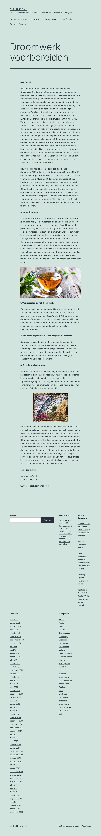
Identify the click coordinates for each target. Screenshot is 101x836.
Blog (61, 626)
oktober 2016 (15, 758)
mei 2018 (13, 711)
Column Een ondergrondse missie (83, 581)
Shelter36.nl (18, 9)
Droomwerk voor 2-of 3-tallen (59, 19)
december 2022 (16, 657)
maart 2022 (15, 663)
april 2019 (14, 701)
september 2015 (16, 778)
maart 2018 (14, 714)
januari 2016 (15, 768)
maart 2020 (15, 690)
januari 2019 (15, 704)
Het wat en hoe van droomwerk (24, 19)
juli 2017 (13, 734)
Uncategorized (65, 707)
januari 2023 (15, 653)
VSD (61, 714)
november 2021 (16, 670)
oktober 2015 (15, 775)
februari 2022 (15, 667)
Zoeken (13, 516)
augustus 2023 (16, 643)
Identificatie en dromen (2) (65, 522)
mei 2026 (14, 620)
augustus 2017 (16, 731)
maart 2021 (14, 677)
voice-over (63, 711)
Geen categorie (65, 653)
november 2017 (16, 724)
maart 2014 (15, 802)
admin (80, 575)
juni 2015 (13, 788)
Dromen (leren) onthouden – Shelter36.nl (84, 527)
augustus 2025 (16, 626)
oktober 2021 (15, 674)
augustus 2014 (16, 799)
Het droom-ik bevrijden (64, 543)
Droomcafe (63, 640)
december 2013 (16, 812)
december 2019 (16, 694)
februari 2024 (15, 636)
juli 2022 (13, 660)
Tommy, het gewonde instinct (83, 602)
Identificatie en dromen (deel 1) (65, 532)
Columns (62, 630)
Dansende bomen (63, 537)
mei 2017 (13, 738)
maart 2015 (14, 795)
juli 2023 (13, 647)
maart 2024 (15, 633)
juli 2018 (13, 707)
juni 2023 (14, 650)
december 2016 (16, 751)
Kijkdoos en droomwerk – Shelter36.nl (83, 593)
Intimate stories (65, 657)
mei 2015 (13, 792)
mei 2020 (14, 684)
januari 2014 (15, 809)
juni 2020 (14, 680)
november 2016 (16, 755)
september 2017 (16, 728)
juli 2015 (13, 785)
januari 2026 (15, 623)
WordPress (86, 826)
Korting (62, 660)
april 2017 (14, 741)
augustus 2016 (16, 761)
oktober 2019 (15, 697)
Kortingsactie (64, 663)
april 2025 (14, 630)
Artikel (62, 620)
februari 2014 (15, 805)
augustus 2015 (16, 782)
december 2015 (16, 771)
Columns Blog (16, 24)
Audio (61, 623)
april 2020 (14, 687)
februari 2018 (15, 717)
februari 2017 (15, 745)
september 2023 (17, 640)
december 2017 (16, 721)
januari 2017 (15, 748)
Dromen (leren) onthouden (65, 527)
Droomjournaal (65, 643)
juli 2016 (13, 765)
